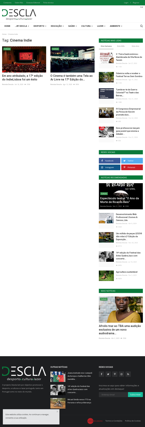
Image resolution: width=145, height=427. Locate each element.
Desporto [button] (39, 26)
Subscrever (135, 394)
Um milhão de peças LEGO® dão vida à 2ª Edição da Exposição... (129, 236)
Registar (136, 2)
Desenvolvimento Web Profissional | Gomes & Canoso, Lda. (126, 217)
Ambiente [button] (115, 26)
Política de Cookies (133, 421)
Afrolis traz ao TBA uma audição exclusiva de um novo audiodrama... (120, 329)
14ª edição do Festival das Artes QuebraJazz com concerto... (128, 256)
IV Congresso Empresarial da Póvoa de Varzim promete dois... (128, 112)
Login (126, 2)
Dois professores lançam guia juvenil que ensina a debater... (128, 131)
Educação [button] (56, 26)
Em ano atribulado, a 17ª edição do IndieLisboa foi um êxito (22, 77)
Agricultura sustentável (126, 272)
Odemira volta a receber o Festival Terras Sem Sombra (129, 74)
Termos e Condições (113, 421)
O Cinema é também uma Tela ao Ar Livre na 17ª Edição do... (71, 77)
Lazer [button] (100, 26)
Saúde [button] (71, 26)
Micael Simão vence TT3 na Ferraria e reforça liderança (79, 401)
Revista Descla (7, 84)
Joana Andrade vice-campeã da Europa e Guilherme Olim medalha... (80, 376)
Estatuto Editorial (33, 2)
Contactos (7, 2)
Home (7, 26)
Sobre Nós (19, 2)
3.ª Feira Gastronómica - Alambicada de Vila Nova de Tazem (129, 57)
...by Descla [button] (21, 26)
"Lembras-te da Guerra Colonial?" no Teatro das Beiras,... (127, 92)
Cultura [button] (86, 26)
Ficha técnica (48, 2)
